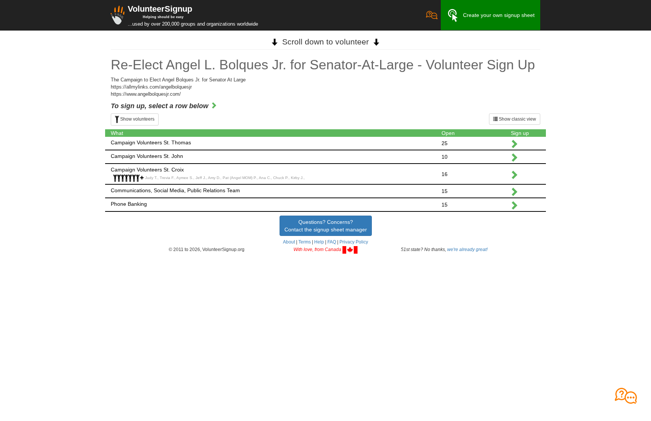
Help (319, 242)
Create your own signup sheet (499, 15)
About (289, 242)
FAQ (331, 242)
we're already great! (467, 249)
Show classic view (517, 119)
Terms (304, 242)
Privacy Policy (353, 242)
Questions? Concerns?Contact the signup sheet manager (325, 226)
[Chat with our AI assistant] (432, 15)
